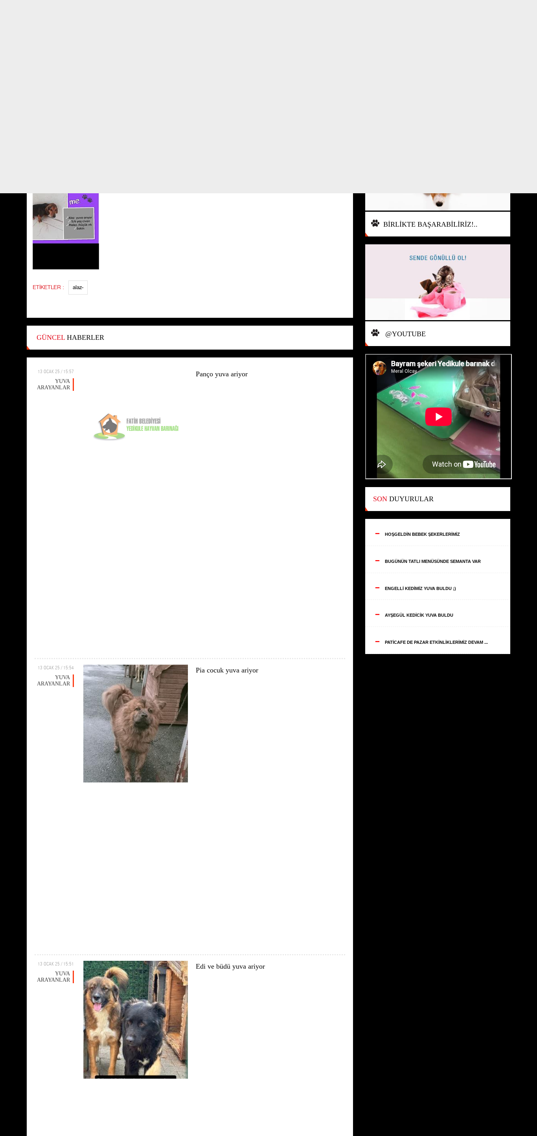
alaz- (78, 287)
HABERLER (70, 337)
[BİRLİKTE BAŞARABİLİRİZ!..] (437, 282)
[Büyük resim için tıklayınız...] (70, 216)
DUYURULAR (403, 499)
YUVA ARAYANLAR (53, 384)
